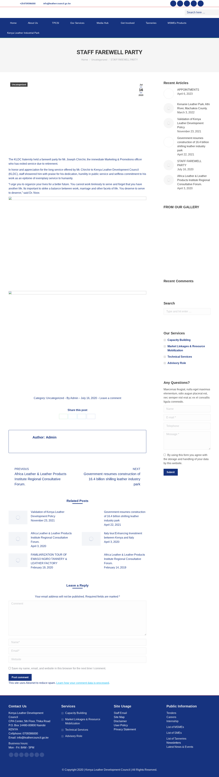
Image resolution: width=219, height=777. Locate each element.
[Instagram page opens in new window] (187, 3)
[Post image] (18, 517)
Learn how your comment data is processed (82, 682)
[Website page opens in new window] (42, 755)
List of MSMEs (175, 727)
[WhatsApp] (63, 416)
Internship (172, 721)
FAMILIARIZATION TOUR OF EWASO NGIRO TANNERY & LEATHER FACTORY (49, 559)
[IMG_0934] (196, 258)
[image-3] (170, 232)
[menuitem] (12, 23)
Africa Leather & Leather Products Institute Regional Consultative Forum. (51, 537)
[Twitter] (72, 416)
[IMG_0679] (170, 245)
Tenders (171, 713)
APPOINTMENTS (188, 89)
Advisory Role (177, 363)
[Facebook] (91, 416)
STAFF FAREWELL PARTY (189, 163)
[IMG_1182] (170, 258)
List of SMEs (174, 732)
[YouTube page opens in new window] (194, 3)
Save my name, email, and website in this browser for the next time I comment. (59, 668)
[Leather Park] (170, 219)
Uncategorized (19, 84)
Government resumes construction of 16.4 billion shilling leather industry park (124, 516)
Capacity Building (179, 339)
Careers (171, 717)
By (72, 398)
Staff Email (120, 713)
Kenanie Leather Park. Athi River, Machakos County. (193, 106)
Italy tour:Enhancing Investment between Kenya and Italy (123, 535)
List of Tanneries (176, 738)
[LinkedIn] (82, 416)
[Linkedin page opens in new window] (201, 3)
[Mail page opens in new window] (37, 755)
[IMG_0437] (183, 258)
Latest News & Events (179, 746)
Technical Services (180, 356)
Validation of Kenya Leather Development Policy (47, 514)
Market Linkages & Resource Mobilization (186, 348)
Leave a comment (110, 398)
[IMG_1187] (196, 245)
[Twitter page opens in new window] (180, 3)
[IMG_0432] (196, 232)
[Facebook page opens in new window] (173, 3)
